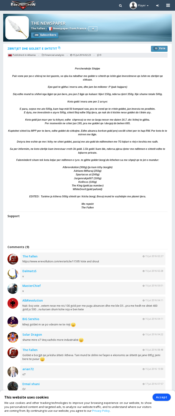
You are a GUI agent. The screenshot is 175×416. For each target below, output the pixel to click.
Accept (161, 397)
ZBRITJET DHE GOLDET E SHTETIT (32, 48)
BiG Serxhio (30, 319)
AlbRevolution (32, 300)
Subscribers (45, 35)
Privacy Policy (101, 411)
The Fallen (38, 28)
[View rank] (93, 28)
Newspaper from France (69, 28)
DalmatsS (29, 271)
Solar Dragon (32, 334)
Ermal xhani (31, 384)
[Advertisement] (87, 232)
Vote (160, 48)
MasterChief (31, 286)
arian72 (28, 369)
